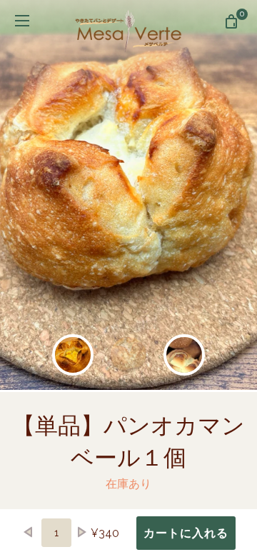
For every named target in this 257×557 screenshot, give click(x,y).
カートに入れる (185, 533)
